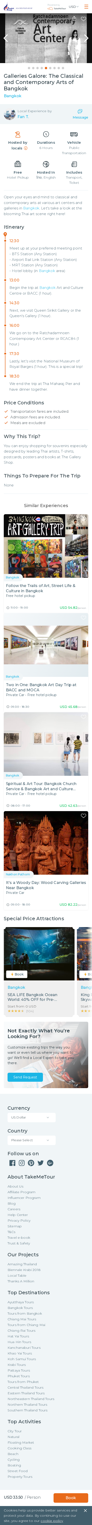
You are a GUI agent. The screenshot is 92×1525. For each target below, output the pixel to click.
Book (71, 1498)
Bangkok (31, 208)
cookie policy (52, 1521)
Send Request (25, 1077)
